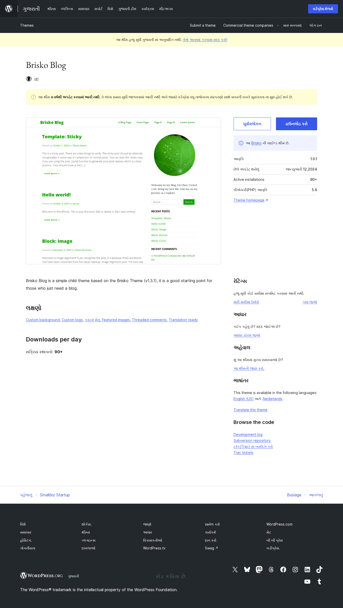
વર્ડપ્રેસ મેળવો (323, 9)
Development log (248, 434)
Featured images (116, 320)
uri (36, 78)
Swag (211, 548)
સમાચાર (25, 532)
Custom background (43, 320)
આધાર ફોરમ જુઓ (247, 335)
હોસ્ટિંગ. (26, 540)
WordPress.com (279, 524)
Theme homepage (249, 200)
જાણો (147, 524)
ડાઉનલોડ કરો (296, 123)
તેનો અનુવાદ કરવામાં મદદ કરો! (205, 39)
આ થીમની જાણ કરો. (249, 368)
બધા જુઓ (310, 302)
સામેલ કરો (212, 524)
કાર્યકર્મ (210, 532)
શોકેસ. (87, 524)
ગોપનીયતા (27, 548)
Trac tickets (243, 452)
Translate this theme (250, 410)
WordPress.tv (154, 548)
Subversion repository (252, 440)
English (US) (244, 399)
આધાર (147, 532)
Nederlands (272, 399)
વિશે (23, 524)
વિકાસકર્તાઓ (152, 540)
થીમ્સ (86, 532)
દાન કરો (210, 540)
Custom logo (72, 320)
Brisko (256, 143)
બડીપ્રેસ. (273, 548)
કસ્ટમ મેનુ (92, 320)
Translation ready (183, 320)
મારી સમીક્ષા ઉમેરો (246, 302)
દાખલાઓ (88, 548)
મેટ (268, 532)
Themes (27, 25)
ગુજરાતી (73, 576)
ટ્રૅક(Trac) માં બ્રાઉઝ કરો (253, 446)
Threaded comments (149, 320)
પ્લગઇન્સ (88, 540)
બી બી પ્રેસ (274, 540)
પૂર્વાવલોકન (252, 123)
